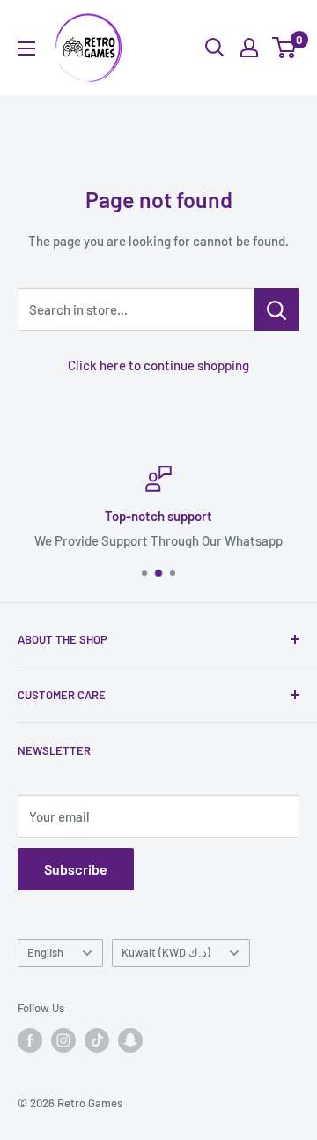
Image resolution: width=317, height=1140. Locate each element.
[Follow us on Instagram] (63, 1040)
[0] (285, 47)
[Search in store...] (276, 309)
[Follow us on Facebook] (30, 1040)
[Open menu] (26, 48)
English (45, 952)
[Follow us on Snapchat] (130, 1040)
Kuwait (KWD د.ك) (166, 952)
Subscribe (75, 869)
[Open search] (215, 47)
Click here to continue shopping (158, 365)
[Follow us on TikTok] (97, 1040)
